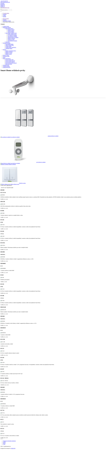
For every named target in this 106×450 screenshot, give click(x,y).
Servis (4, 57)
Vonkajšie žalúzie (6, 66)
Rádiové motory (11, 30)
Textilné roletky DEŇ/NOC (10, 47)
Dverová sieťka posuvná (10, 60)
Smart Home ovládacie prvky (11, 33)
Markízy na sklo (8, 54)
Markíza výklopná (8, 51)
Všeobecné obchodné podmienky (9, 440)
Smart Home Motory (9, 28)
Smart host (7, 41)
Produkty (5, 14)
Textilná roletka (8, 46)
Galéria (4, 15)
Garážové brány (6, 26)
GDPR (4, 442)
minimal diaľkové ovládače (13, 37)
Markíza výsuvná (8, 53)
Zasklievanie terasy (6, 67)
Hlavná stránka (6, 18)
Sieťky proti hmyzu (6, 58)
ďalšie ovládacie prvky (12, 34)
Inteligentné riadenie (7, 20)
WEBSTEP (13, 448)
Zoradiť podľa (3, 185)
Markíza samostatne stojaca (10, 50)
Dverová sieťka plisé (9, 59)
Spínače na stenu (11, 39)
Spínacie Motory (11, 31)
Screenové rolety (6, 56)
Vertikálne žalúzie (8, 48)
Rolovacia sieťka (8, 64)
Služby (4, 443)
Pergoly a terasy (6, 55)
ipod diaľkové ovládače (12, 36)
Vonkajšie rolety (6, 65)
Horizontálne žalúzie (9, 44)
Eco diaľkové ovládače (12, 35)
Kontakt (4, 16)
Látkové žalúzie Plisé (9, 45)
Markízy (4, 49)
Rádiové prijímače (11, 38)
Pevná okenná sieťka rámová (11, 62)
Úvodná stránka (6, 13)
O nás (4, 444)
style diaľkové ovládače (12, 40)
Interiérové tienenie (6, 43)
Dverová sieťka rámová (10, 61)
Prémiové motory (11, 29)
